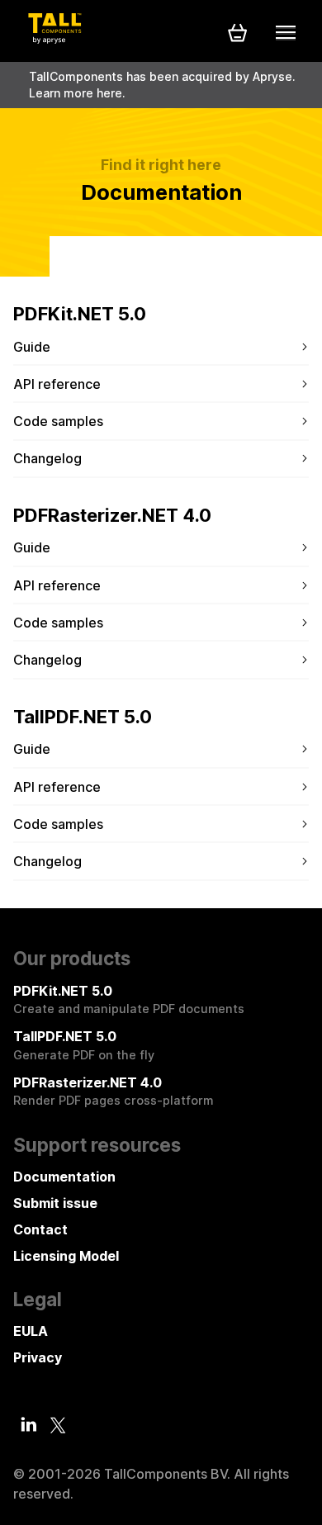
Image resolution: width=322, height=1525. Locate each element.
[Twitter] (58, 1425)
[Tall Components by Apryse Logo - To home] (54, 39)
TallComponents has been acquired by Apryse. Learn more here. (162, 84)
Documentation (64, 1176)
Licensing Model (66, 1255)
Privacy (37, 1357)
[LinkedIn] (29, 1424)
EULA (30, 1331)
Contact (40, 1229)
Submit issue (55, 1203)
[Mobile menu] (286, 32)
